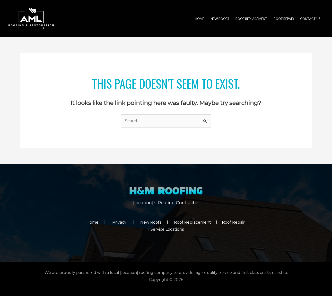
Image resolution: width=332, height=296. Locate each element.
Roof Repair (234, 222)
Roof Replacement (192, 222)
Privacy (122, 222)
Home (95, 222)
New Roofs (153, 222)
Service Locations (167, 229)
